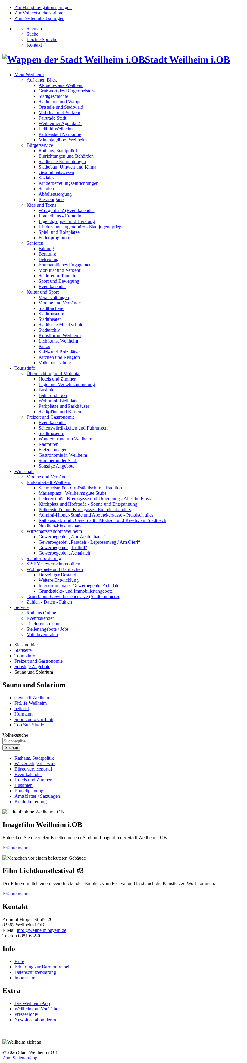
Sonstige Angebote (56, 466)
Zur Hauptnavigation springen (43, 7)
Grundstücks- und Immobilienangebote (76, 591)
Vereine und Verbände (60, 302)
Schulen (46, 188)
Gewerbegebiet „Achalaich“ (65, 553)
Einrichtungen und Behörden (66, 156)
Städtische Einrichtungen (62, 161)
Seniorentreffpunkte (57, 275)
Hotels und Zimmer (57, 379)
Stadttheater (50, 319)
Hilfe (19, 961)
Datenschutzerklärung (35, 972)
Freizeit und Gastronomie (51, 417)
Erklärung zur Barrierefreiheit (42, 966)
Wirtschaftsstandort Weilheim (54, 531)
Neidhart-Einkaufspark (60, 525)
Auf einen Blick (42, 79)
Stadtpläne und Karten (60, 411)
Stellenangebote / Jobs (48, 629)
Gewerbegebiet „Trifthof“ (63, 547)
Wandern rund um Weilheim (65, 438)
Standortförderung (44, 558)
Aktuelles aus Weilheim (61, 85)
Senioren (35, 243)
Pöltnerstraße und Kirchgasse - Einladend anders (85, 509)
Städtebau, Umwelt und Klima (67, 166)
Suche (32, 34)
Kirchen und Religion (59, 357)
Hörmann (23, 714)
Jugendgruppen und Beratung (67, 221)
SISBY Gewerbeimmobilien (53, 563)
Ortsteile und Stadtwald (61, 107)
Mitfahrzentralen (42, 634)
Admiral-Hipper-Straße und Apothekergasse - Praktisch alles (96, 514)
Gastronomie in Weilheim (63, 455)
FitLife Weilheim (30, 703)
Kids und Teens (41, 205)
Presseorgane (51, 199)
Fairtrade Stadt (52, 118)
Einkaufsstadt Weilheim (49, 482)
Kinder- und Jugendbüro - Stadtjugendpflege (81, 226)
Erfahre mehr (14, 847)
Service (21, 607)
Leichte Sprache (42, 39)
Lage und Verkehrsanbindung (67, 384)
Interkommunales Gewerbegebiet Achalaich (80, 585)
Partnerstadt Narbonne (60, 134)
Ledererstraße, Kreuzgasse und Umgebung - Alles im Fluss (95, 498)
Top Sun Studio (29, 724)
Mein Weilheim (29, 74)
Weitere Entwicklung (59, 580)
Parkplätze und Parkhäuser (64, 406)
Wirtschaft (24, 471)
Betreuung (48, 259)
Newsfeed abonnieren (35, 1019)
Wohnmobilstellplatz (58, 400)
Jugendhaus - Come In (60, 215)
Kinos (44, 346)
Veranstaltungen (54, 297)
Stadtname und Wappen (61, 101)
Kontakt (34, 44)
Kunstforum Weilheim (60, 335)
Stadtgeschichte (53, 96)
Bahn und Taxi (53, 395)
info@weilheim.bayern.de (41, 930)
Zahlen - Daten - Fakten (49, 601)
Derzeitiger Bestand (57, 574)
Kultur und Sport (43, 292)
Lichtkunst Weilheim (58, 340)
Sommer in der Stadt (58, 460)
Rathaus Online (41, 612)
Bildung (46, 248)
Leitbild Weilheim (56, 128)
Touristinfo (24, 368)
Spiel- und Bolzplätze (59, 232)
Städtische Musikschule (61, 324)
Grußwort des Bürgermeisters (67, 90)
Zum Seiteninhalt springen (39, 18)
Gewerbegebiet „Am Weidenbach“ (72, 536)
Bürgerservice (40, 145)
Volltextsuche (15, 735)
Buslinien (48, 389)
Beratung (47, 253)
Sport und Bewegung (59, 281)
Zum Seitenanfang (19, 1057)
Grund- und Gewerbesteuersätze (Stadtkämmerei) (73, 596)
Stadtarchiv (49, 330)
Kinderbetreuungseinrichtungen (68, 183)
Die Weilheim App (32, 1003)
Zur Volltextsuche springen (40, 12)
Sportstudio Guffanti (33, 719)
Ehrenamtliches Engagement (66, 264)
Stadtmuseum (51, 313)
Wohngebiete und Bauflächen (55, 569)
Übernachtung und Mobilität (53, 373)
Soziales (46, 177)
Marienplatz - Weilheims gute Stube (72, 493)
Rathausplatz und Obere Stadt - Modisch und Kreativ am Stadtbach (102, 520)
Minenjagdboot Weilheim (63, 139)
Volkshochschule (55, 362)
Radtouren (48, 444)
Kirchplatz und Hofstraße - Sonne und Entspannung (88, 504)
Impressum (24, 977)
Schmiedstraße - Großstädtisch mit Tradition (80, 487)
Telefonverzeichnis (44, 623)
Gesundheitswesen (56, 172)
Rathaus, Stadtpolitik (58, 150)
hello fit (21, 708)
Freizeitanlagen (53, 449)
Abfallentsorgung (55, 194)
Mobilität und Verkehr (59, 112)
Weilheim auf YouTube (36, 1008)
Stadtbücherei (51, 308)
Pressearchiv (26, 1014)
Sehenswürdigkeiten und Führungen (73, 427)
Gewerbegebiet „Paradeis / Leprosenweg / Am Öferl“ (89, 542)
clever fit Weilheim (32, 697)
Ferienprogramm (54, 237)
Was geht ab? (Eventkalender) (67, 210)
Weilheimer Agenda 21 (60, 123)
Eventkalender (52, 286)
